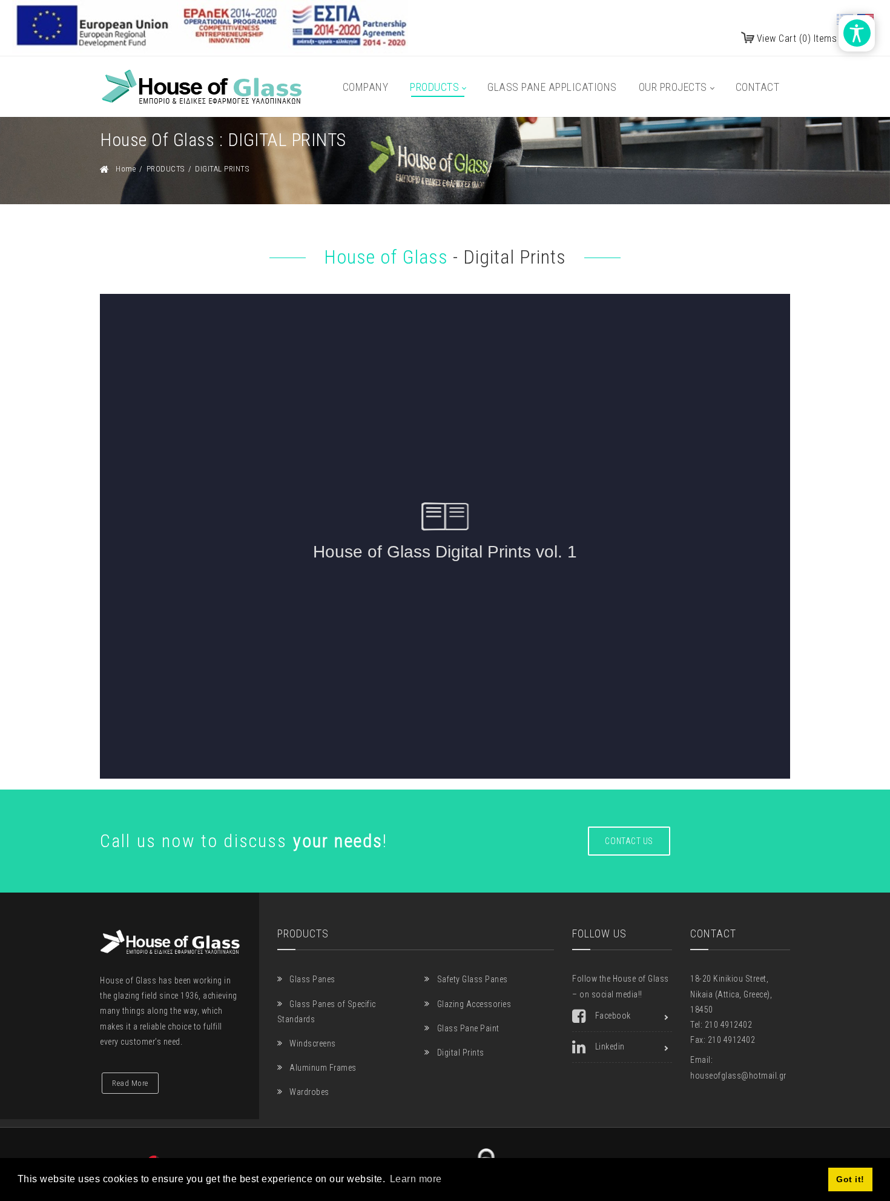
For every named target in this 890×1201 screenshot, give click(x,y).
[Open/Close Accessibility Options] (857, 33)
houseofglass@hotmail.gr (738, 1075)
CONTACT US (629, 841)
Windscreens (312, 1043)
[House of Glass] (202, 87)
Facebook (613, 1015)
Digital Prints (460, 1052)
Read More (130, 1083)
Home (126, 168)
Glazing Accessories (474, 1004)
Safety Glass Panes (472, 979)
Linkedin (610, 1046)
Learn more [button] (416, 1179)
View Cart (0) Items (797, 38)
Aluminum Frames (323, 1068)
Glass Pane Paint (468, 1028)
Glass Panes (312, 979)
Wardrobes (309, 1092)
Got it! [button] (850, 1179)
